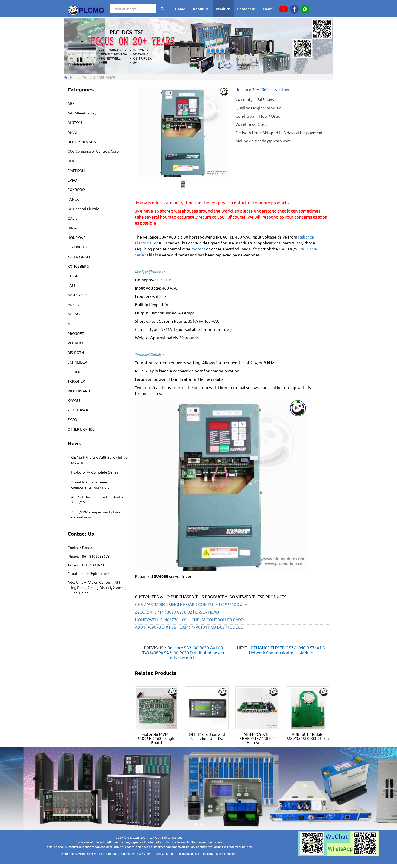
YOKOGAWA (78, 409)
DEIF (71, 160)
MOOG (73, 304)
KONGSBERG (78, 266)
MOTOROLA (78, 295)
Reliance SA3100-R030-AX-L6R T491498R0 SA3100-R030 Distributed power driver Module (183, 652)
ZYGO (72, 419)
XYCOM (74, 400)
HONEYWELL (78, 237)
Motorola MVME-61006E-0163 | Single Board (156, 738)
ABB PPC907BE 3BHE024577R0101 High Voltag (257, 738)
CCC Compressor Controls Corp (93, 151)
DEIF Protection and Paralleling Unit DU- (207, 736)
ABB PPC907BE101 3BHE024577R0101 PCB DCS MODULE (189, 627)
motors (198, 248)
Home (180, 8)
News (268, 8)
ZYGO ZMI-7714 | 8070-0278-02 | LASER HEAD (177, 611)
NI (69, 323)
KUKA (72, 275)
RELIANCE (107, 77)
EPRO (72, 180)
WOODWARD (79, 390)
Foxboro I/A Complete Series (94, 472)
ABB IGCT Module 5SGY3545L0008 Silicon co (308, 738)
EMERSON (76, 170)
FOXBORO (76, 189)
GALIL (72, 218)
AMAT (73, 132)
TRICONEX (76, 381)
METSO (74, 314)
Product (223, 8)
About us (200, 8)
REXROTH (76, 352)
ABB (71, 103)
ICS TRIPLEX (78, 246)
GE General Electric (83, 208)
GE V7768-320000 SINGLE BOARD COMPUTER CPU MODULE (191, 604)
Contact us (246, 8)
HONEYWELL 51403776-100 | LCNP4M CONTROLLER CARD (189, 619)
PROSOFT (76, 333)
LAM (71, 285)
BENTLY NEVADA (82, 141)
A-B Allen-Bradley (82, 113)
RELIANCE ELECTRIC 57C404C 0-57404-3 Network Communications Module (287, 650)
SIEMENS (75, 371)
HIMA (72, 227)
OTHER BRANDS (81, 429)
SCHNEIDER (77, 362)
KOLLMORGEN (80, 256)
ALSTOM (75, 122)
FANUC (73, 199)
